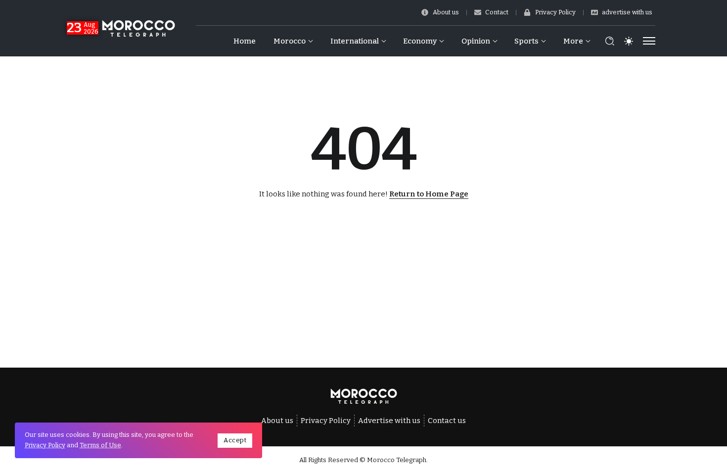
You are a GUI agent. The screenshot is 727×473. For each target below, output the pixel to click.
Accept (235, 440)
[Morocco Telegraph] (138, 27)
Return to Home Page (428, 193)
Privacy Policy (45, 445)
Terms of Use (100, 445)
